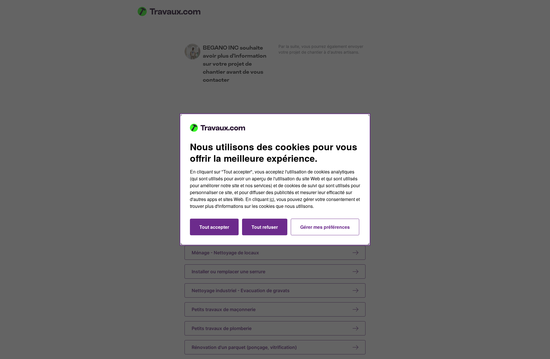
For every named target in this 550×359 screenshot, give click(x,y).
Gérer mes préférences (325, 227)
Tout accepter (214, 227)
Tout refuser (265, 227)
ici (272, 199)
